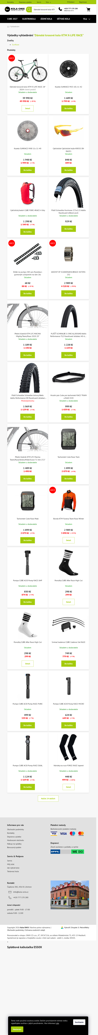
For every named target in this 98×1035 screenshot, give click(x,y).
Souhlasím (79, 1022)
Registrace (83, 2)
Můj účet (10, 864)
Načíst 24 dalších (48, 798)
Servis (39, 2)
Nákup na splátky (14, 844)
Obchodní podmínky (15, 829)
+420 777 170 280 (71, 8)
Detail (27, 108)
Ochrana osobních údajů (35, 930)
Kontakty (10, 2)
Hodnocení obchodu (15, 840)
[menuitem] (12, 19)
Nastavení (17, 1029)
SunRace (15, 44)
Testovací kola (13, 871)
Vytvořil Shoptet (70, 927)
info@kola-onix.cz (20, 892)
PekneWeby (84, 927)
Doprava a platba (25, 2)
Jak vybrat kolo (13, 868)
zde (57, 1023)
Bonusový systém (14, 847)
